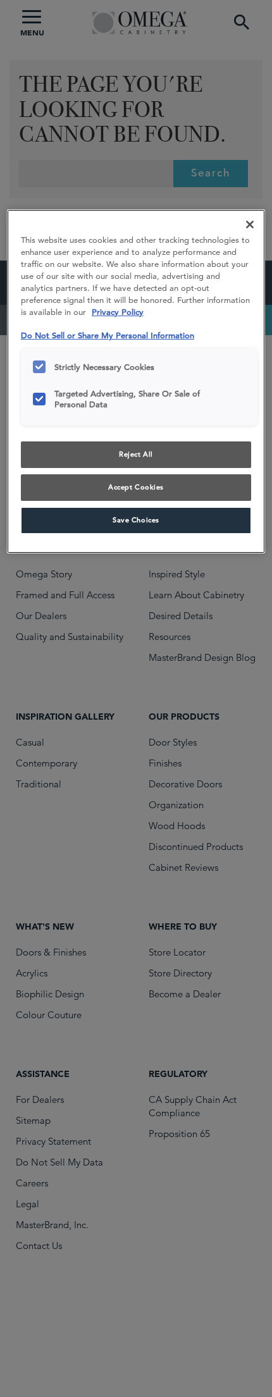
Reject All (136, 454)
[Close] (250, 224)
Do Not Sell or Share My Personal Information (107, 335)
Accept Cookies (136, 487)
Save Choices (136, 519)
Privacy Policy (118, 312)
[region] (136, 381)
